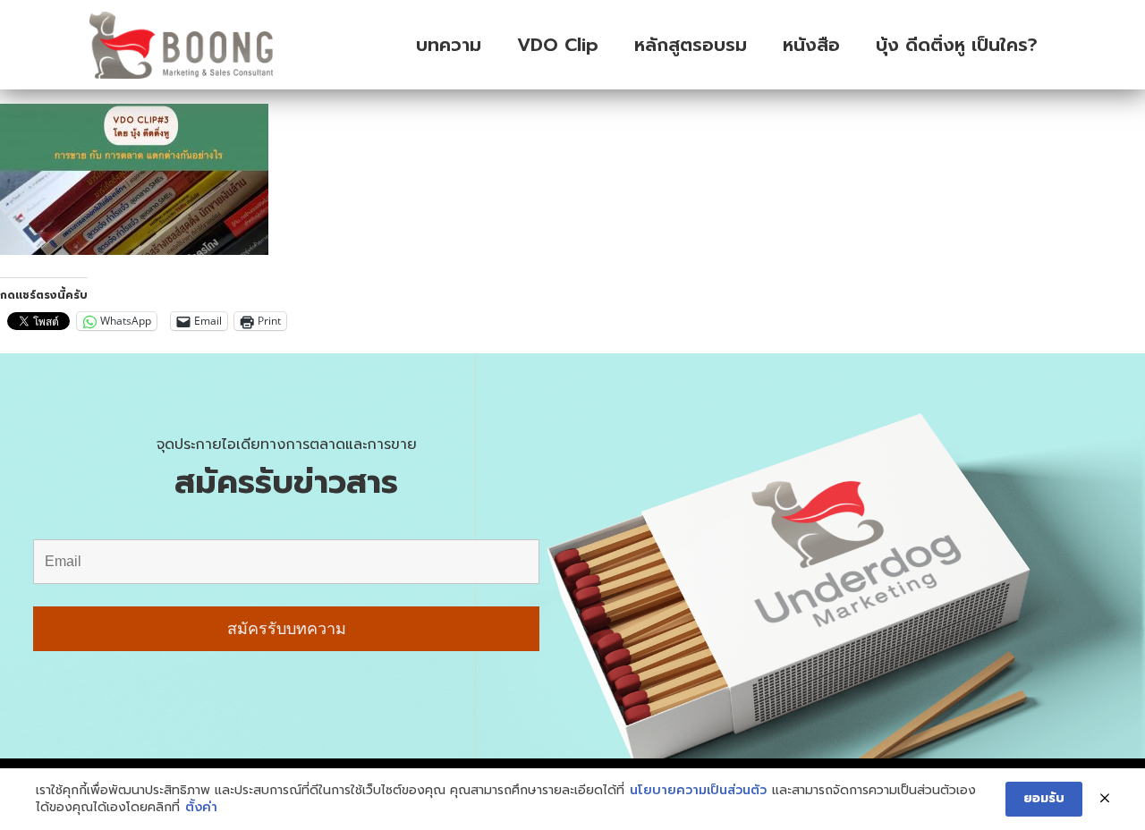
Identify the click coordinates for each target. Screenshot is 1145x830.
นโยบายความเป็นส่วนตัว (698, 791)
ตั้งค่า (201, 808)
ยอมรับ (1043, 798)
